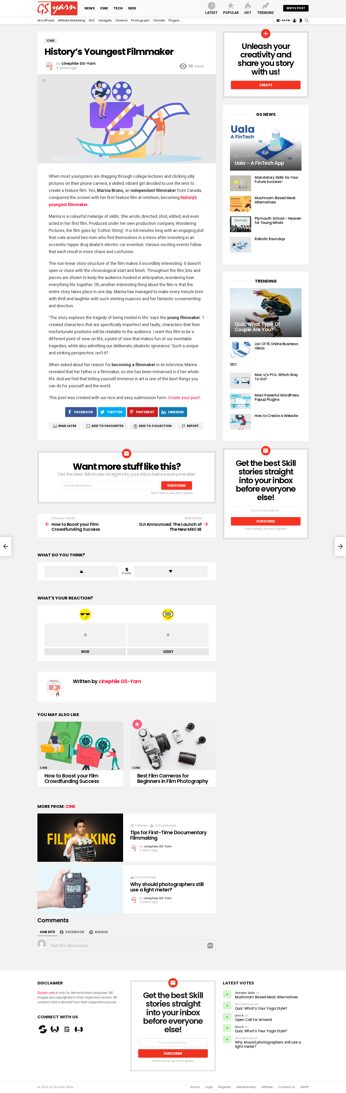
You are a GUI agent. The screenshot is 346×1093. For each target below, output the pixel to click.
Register (224, 1087)
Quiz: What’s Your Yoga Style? (261, 1008)
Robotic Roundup (270, 238)
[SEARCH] (307, 20)
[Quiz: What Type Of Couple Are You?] (266, 312)
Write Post (295, 8)
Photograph (140, 20)
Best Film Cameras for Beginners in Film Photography (172, 778)
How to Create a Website (276, 415)
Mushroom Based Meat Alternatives (275, 200)
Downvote (171, 571)
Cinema (121, 20)
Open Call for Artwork (253, 1019)
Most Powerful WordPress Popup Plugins (277, 397)
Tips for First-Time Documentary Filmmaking (168, 835)
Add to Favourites (108, 426)
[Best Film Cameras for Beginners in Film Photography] (173, 746)
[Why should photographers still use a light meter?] (80, 889)
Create (265, 85)
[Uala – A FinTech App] (266, 146)
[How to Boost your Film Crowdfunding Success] (80, 746)
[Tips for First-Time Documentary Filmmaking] (80, 838)
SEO (92, 20)
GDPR (304, 1087)
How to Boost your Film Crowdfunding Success (71, 778)
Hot (247, 13)
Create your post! (184, 397)
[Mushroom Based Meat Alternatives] (240, 204)
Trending (265, 13)
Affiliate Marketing (71, 20)
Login (209, 1087)
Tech (118, 8)
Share (43, 80)
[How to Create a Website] (240, 421)
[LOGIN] (294, 20)
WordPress (45, 20)
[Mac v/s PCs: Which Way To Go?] (240, 381)
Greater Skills (245, 993)
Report (193, 426)
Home (195, 1087)
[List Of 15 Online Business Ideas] (240, 350)
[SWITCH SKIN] (300, 20)
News (89, 8)
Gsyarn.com (46, 993)
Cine (104, 8)
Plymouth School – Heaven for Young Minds (278, 220)
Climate (159, 20)
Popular (231, 13)
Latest (211, 13)
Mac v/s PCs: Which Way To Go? (276, 376)
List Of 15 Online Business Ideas (276, 346)
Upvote (81, 571)
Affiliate (267, 1087)
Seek (132, 8)
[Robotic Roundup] (240, 245)
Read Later (67, 426)
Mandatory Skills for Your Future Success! (276, 179)
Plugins (174, 20)
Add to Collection (155, 426)
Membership (246, 1087)
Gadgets (105, 20)
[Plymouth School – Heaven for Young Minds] (240, 224)
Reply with (210, 945)
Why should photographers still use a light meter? (166, 887)
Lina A (239, 1015)
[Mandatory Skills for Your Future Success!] (240, 183)
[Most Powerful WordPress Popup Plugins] (240, 401)
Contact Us (286, 1087)
